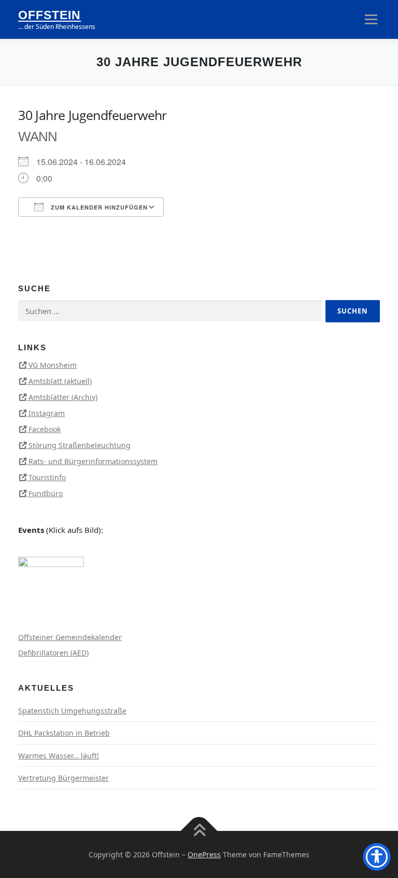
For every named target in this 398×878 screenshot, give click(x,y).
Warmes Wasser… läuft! (58, 756)
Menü (371, 19)
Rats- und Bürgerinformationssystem (93, 461)
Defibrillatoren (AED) (53, 653)
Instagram (47, 413)
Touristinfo (47, 477)
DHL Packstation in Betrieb (64, 733)
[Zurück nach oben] (199, 830)
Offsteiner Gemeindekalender (70, 637)
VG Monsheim (53, 365)
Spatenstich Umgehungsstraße (72, 711)
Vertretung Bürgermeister (63, 778)
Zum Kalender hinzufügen (98, 207)
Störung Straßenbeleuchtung (80, 445)
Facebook (45, 429)
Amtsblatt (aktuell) (60, 381)
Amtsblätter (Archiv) (63, 397)
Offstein (49, 15)
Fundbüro (46, 493)
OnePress (204, 854)
